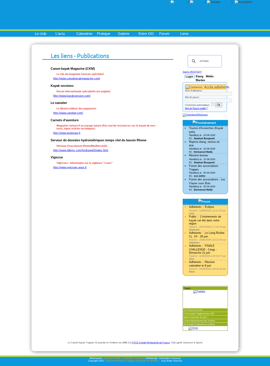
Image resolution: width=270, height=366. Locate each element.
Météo (210, 76)
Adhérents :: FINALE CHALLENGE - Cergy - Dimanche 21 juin (203, 249)
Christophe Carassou (133, 358)
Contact (227, 2)
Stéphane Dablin (112, 358)
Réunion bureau (198, 155)
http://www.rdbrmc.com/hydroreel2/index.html (80, 150)
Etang (199, 76)
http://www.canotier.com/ (68, 112)
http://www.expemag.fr (66, 133)
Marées (200, 80)
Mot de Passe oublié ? (196, 108)
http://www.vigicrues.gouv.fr (70, 167)
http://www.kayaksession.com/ (71, 95)
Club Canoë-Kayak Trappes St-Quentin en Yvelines (132, 360)
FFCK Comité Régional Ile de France (151, 342)
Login (189, 76)
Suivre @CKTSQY (192, 72)
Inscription (261, 2)
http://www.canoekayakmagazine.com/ (76, 78)
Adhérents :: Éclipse (201, 206)
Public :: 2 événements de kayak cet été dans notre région (205, 220)
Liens (184, 34)
